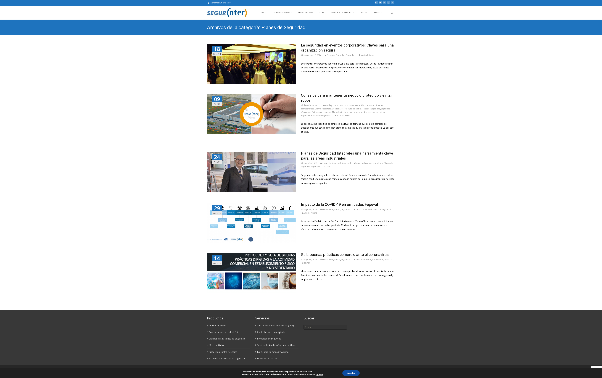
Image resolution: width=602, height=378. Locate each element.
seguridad (380, 112)
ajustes (319, 374)
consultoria (378, 163)
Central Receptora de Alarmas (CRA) (275, 325)
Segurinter (305, 115)
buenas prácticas (363, 259)
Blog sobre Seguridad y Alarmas (273, 351)
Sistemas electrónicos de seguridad (227, 358)
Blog (364, 12)
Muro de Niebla (216, 345)
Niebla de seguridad (356, 112)
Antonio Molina (310, 213)
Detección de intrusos (321, 112)
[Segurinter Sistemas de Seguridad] (225, 12)
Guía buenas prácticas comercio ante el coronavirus (345, 254)
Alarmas (354, 105)
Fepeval (368, 209)
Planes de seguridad (382, 209)
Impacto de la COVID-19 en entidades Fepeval (339, 204)
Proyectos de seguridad (269, 338)
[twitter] (380, 3)
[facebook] (376, 3)
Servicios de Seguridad (343, 12)
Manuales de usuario (267, 358)
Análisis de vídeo (217, 325)
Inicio (264, 12)
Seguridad (350, 55)
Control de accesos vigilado (271, 332)
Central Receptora (323, 108)
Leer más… (306, 77)
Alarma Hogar (305, 12)
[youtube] (384, 3)
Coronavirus (377, 259)
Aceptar (351, 373)
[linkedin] (392, 3)
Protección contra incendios (223, 351)
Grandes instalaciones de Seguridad (227, 338)
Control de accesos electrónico (224, 332)
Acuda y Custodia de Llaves (337, 105)
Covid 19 (360, 209)
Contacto (378, 12)
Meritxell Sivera (367, 55)
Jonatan (307, 262)
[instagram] (388, 3)
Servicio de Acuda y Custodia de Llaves (276, 345)
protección (370, 112)
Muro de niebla (354, 108)
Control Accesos (339, 108)
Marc (328, 166)
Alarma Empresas (282, 12)
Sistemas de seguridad (321, 115)
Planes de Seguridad (336, 55)
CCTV (321, 12)
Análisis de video (366, 105)
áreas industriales (364, 163)
